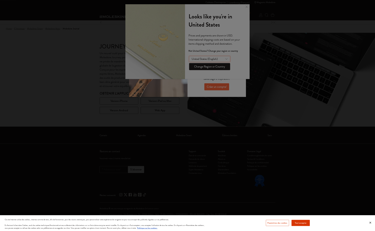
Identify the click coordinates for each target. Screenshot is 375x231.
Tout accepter (301, 222)
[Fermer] (370, 222)
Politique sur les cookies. (147, 228)
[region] (187, 223)
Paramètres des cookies (277, 222)
